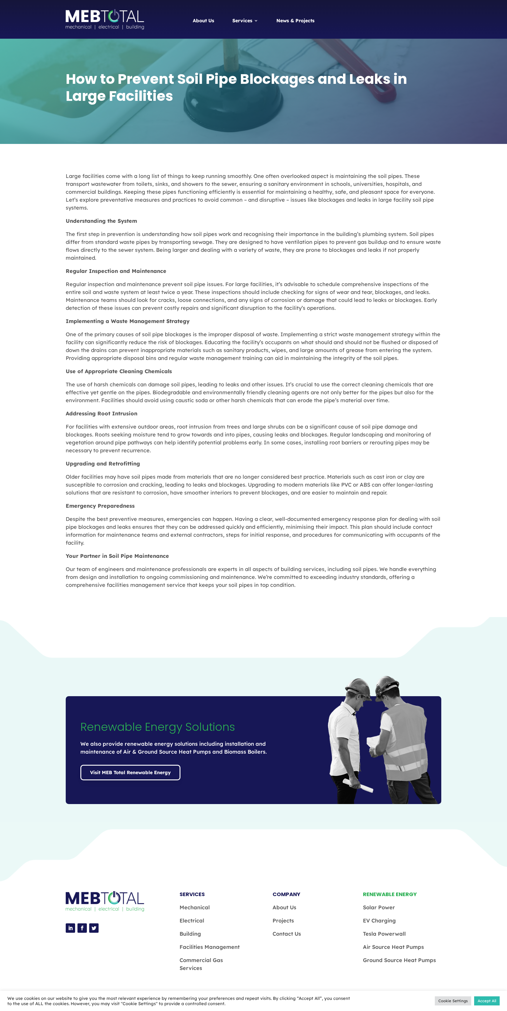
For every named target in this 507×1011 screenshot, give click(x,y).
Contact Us (287, 933)
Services (242, 20)
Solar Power (379, 907)
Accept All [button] (487, 1000)
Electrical (192, 920)
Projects (283, 920)
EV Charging (379, 920)
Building (190, 933)
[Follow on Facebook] (82, 928)
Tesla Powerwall (384, 933)
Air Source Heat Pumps (393, 947)
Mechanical (195, 907)
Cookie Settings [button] (453, 1000)
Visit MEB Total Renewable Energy (130, 772)
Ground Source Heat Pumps (399, 960)
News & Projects (295, 20)
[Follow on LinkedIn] (70, 928)
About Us (203, 20)
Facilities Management (210, 947)
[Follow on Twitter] (94, 928)
